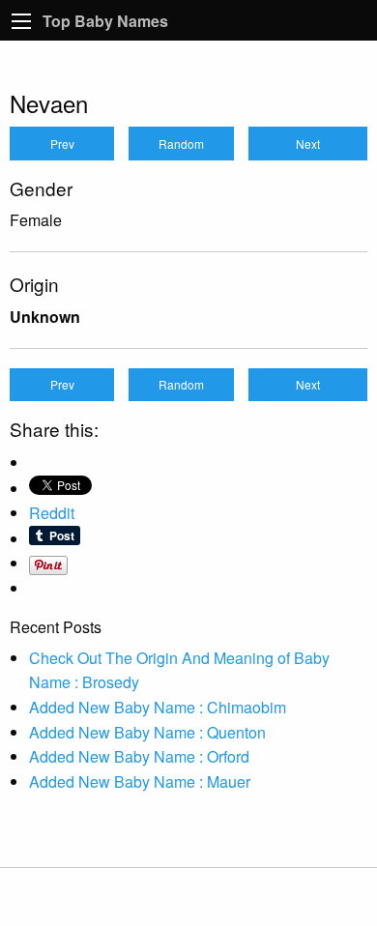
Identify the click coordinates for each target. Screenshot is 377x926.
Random (181, 143)
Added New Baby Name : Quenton (147, 732)
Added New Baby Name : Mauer (139, 781)
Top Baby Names (105, 21)
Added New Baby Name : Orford (139, 756)
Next (308, 143)
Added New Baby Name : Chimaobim (157, 707)
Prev (62, 143)
